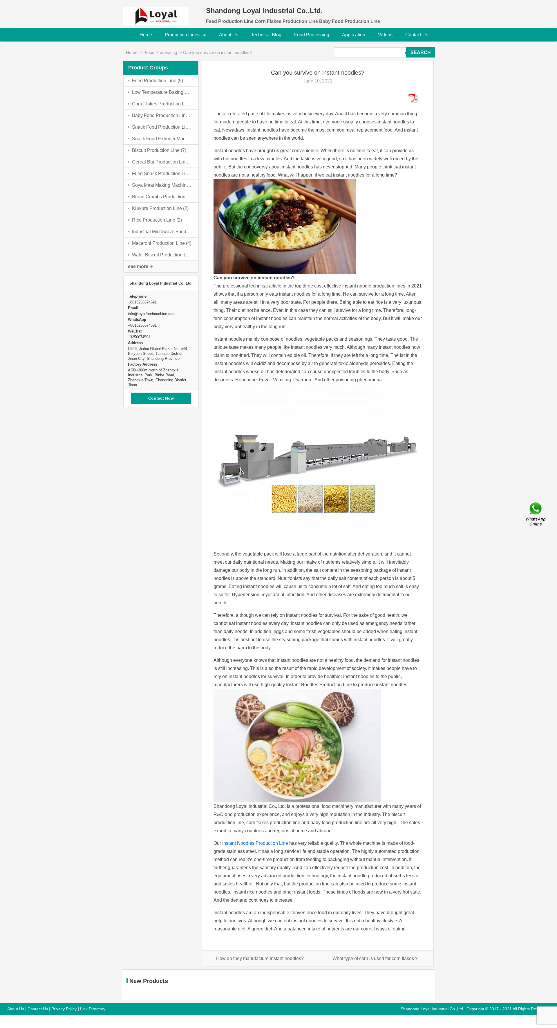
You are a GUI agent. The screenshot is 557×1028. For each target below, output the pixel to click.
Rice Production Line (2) (157, 220)
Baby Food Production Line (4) (162, 115)
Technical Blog (266, 34)
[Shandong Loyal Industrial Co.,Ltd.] (161, 12)
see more (138, 266)
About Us (228, 34)
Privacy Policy (64, 1009)
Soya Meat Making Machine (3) (162, 185)
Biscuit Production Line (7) (159, 150)
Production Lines (183, 34)
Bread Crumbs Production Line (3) (162, 196)
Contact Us (416, 34)
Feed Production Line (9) (157, 80)
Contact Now (161, 398)
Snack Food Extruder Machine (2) (162, 138)
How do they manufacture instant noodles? (260, 958)
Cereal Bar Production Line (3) (162, 161)
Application (353, 34)
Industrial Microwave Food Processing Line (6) (162, 231)
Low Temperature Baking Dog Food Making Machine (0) (162, 92)
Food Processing (311, 34)
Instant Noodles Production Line (255, 843)
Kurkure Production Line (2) (160, 208)
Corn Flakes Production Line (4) (162, 103)
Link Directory (92, 1009)
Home (146, 34)
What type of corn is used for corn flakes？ (375, 958)
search (420, 52)
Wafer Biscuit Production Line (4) (162, 254)
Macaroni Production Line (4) (161, 243)
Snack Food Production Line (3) (162, 127)
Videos (385, 34)
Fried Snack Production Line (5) (162, 173)
